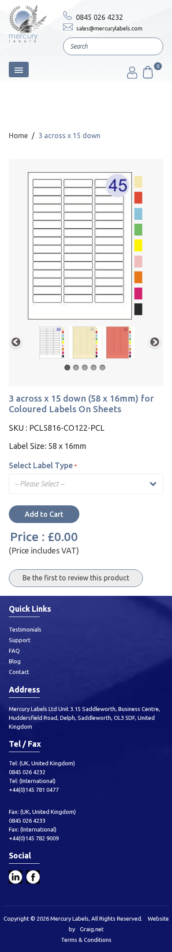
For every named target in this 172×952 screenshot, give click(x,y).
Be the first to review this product (75, 578)
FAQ (14, 650)
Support (19, 640)
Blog (15, 661)
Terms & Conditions (86, 940)
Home (18, 135)
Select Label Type (41, 465)
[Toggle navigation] (19, 69)
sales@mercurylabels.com (108, 28)
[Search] (150, 47)
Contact (19, 672)
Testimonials (25, 629)
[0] (147, 76)
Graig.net (92, 929)
